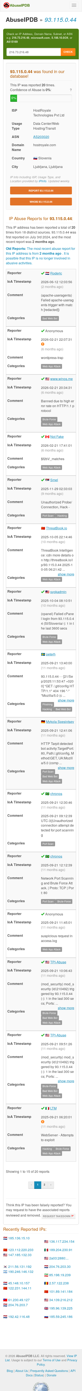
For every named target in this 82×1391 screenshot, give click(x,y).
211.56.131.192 (20, 1266)
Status (38, 1375)
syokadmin (58, 591)
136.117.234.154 (61, 1241)
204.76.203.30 (60, 1266)
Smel (54, 479)
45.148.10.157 (19, 1283)
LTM (53, 1108)
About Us (21, 1370)
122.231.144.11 (20, 1288)
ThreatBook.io (56, 528)
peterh (51, 654)
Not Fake (57, 436)
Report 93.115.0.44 (41, 190)
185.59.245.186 (61, 1316)
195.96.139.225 (61, 1308)
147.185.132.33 (20, 1254)
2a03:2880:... (59, 1258)
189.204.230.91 (61, 1249)
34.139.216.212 (61, 1299)
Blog (10, 1370)
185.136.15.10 (19, 1238)
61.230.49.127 (19, 1299)
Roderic (56, 273)
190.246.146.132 (20, 1271)
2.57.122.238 (59, 1283)
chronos (56, 793)
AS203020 (41, 136)
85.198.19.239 (60, 1274)
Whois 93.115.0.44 (41, 202)
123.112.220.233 (20, 1249)
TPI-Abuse (58, 962)
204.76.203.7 (18, 1304)
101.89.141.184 (61, 1291)
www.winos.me (61, 378)
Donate (51, 1375)
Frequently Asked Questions (49, 1370)
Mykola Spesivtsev (60, 721)
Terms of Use (52, 1360)
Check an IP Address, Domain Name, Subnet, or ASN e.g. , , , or (39, 38)
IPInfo (42, 181)
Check (68, 52)
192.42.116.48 (19, 1316)
